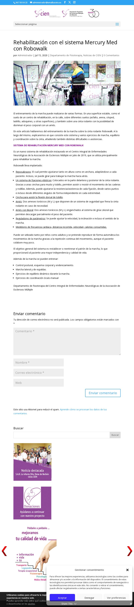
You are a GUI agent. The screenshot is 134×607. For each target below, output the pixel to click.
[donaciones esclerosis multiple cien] (32, 518)
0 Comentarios (111, 55)
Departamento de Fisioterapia (66, 55)
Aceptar (62, 597)
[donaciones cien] (35, 580)
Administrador (25, 55)
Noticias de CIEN (92, 55)
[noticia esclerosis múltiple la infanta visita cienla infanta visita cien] (32, 479)
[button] (127, 570)
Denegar (89, 597)
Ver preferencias (116, 597)
